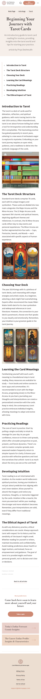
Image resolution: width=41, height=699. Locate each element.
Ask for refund (20, 684)
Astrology (22, 11)
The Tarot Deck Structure (18, 70)
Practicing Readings (15, 85)
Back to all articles (20, 581)
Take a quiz (21, 614)
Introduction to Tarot (16, 65)
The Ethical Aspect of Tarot (18, 95)
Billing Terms (20, 671)
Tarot (31, 11)
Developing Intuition (16, 90)
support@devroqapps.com (20, 688)
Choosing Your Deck (15, 75)
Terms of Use (20, 679)
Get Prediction (29, 3)
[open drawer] (38, 3)
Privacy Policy (20, 675)
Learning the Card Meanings (19, 80)
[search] (20, 3)
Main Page (11, 11)
